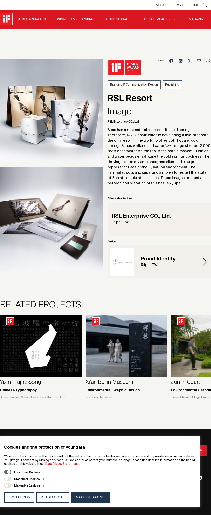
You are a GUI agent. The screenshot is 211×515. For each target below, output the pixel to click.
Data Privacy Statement (61, 463)
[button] (195, 5)
